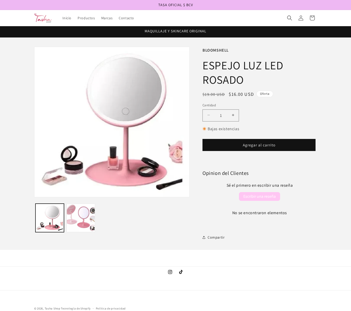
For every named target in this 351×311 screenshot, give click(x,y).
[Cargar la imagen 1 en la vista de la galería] (49, 218)
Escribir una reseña (259, 196)
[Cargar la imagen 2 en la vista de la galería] (81, 218)
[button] (289, 18)
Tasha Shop (52, 308)
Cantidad (209, 105)
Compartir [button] (216, 237)
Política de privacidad (111, 308)
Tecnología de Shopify (76, 308)
